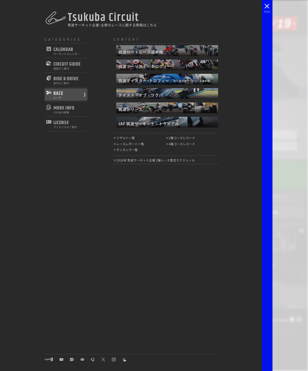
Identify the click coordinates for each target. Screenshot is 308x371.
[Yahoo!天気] (127, 359)
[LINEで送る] (299, 320)
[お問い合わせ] (85, 359)
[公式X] (106, 359)
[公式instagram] (117, 359)
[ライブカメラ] (75, 359)
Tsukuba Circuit (103, 17)
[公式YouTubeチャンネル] (64, 359)
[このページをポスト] (292, 320)
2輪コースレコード (182, 138)
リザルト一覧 (125, 138)
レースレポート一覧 (130, 144)
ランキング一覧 (127, 150)
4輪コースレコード (182, 144)
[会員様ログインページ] (52, 359)
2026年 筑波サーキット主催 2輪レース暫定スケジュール (155, 160)
